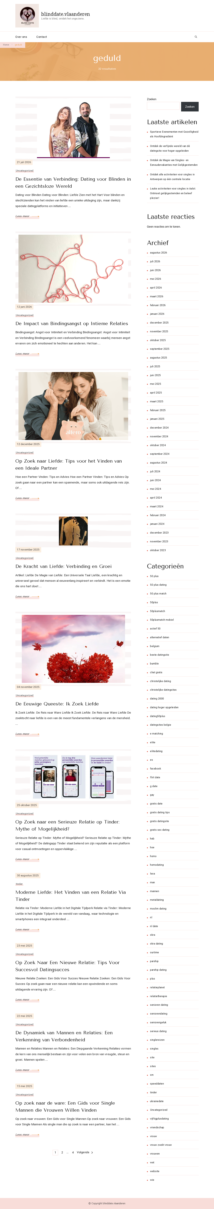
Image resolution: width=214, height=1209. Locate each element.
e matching (156, 733)
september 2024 (159, 453)
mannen (154, 891)
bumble (154, 663)
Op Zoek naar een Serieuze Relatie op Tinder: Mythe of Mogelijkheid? (67, 825)
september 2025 (159, 348)
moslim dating (158, 908)
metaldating (157, 899)
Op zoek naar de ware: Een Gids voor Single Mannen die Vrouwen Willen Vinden (65, 1106)
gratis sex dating (160, 829)
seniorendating (158, 1013)
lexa (152, 873)
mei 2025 (155, 383)
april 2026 (156, 287)
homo (153, 856)
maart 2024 (156, 506)
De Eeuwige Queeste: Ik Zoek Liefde (57, 704)
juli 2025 (155, 366)
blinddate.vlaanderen (65, 14)
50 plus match (158, 593)
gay (152, 794)
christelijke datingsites (163, 689)
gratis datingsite (159, 821)
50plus (154, 602)
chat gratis (156, 672)
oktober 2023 (158, 550)
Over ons (21, 36)
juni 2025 (155, 375)
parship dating (158, 969)
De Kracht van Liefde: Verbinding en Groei (63, 566)
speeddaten (157, 1083)
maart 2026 (156, 296)
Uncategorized (24, 170)
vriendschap (157, 1127)
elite (152, 742)
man (152, 882)
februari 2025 (158, 410)
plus (152, 978)
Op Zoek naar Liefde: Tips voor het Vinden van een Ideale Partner (68, 464)
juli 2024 (155, 471)
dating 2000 (157, 698)
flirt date (155, 777)
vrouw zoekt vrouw (161, 1144)
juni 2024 (155, 480)
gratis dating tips (160, 812)
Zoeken (151, 99)
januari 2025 (157, 418)
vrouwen (155, 1153)
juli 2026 (155, 261)
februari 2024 (158, 515)
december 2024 (159, 427)
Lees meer (22, 216)
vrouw (153, 1136)
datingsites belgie (160, 724)
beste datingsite (159, 654)
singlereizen (157, 1039)
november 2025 (159, 331)
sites (153, 1066)
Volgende (83, 1152)
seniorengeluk (158, 1022)
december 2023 (159, 532)
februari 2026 (158, 305)
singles (154, 1048)
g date (153, 786)
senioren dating (159, 1004)
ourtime (154, 952)
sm (152, 1074)
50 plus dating (158, 584)
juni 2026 (155, 270)
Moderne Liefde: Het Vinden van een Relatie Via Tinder (70, 895)
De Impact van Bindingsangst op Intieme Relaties (71, 323)
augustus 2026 (158, 252)
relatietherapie (158, 996)
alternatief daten (159, 637)
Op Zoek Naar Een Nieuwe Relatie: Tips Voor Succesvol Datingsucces (67, 966)
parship (154, 961)
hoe (152, 847)
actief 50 (155, 628)
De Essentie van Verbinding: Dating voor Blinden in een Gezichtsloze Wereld (73, 182)
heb (152, 838)
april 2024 (156, 497)
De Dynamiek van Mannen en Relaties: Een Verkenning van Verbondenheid (64, 1036)
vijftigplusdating (159, 1118)
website (154, 1171)
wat (152, 1162)
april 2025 (156, 392)
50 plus (154, 576)
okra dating (156, 943)
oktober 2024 (158, 445)
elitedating (156, 751)
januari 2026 (157, 313)
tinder (19, 883)
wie (152, 1179)
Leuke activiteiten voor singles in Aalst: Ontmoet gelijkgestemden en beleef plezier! (173, 193)
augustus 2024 (158, 462)
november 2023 (159, 541)
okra (152, 934)
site (152, 1057)
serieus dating (158, 1031)
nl (151, 917)
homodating (157, 864)
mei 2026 (155, 278)
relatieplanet (157, 987)
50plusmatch (157, 611)
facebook (155, 768)
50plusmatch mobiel (162, 619)
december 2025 (159, 322)
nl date (154, 926)
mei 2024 (155, 488)
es (151, 759)
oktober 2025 (158, 340)
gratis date (156, 803)
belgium (154, 646)
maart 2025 (156, 401)
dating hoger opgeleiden (164, 707)
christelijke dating (160, 681)
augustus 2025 (158, 357)
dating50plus (157, 716)
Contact (41, 36)
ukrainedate (157, 1101)
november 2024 (159, 436)
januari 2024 (157, 523)
